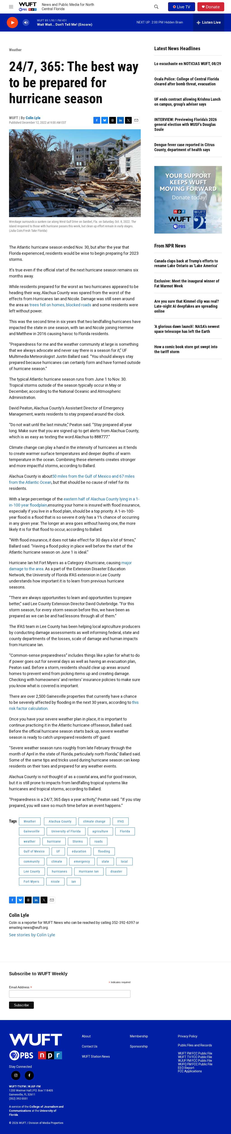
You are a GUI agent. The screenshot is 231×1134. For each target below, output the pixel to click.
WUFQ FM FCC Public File (195, 1064)
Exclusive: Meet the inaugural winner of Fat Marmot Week (186, 283)
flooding (104, 851)
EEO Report (186, 1068)
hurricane (54, 841)
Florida (125, 831)
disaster (116, 871)
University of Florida (66, 831)
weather (29, 841)
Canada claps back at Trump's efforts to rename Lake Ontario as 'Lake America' (186, 263)
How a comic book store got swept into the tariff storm (185, 349)
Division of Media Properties (46, 1123)
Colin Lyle (33, 118)
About (86, 1036)
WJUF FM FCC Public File (195, 1060)
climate (56, 861)
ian (74, 881)
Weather (15, 50)
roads (99, 841)
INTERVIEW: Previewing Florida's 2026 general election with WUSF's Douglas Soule (185, 124)
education (79, 851)
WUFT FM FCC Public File (195, 1053)
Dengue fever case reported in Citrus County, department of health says (184, 147)
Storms (78, 841)
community (32, 861)
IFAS (120, 821)
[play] (12, 22)
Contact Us (89, 1046)
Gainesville (32, 831)
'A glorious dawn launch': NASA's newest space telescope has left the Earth (186, 329)
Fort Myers (31, 881)
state (105, 861)
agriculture (100, 831)
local (124, 861)
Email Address (20, 987)
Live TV (183, 6)
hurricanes (59, 871)
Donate (213, 7)
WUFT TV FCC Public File (195, 1057)
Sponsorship (139, 1046)
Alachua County (60, 821)
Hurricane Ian (89, 871)
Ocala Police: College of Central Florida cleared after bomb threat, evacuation (186, 81)
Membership (139, 1036)
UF (58, 851)
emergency (82, 861)
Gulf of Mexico (34, 851)
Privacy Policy (187, 1036)
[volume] (26, 23)
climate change (94, 821)
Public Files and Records (195, 1045)
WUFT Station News (96, 1056)
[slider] (33, 22)
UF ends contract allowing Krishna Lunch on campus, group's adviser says (187, 102)
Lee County (32, 871)
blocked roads (78, 304)
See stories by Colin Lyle (32, 934)
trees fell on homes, (47, 304)
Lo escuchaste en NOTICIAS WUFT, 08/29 (187, 63)
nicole (55, 881)
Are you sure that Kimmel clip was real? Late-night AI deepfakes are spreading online (186, 306)
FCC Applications (190, 1071)
